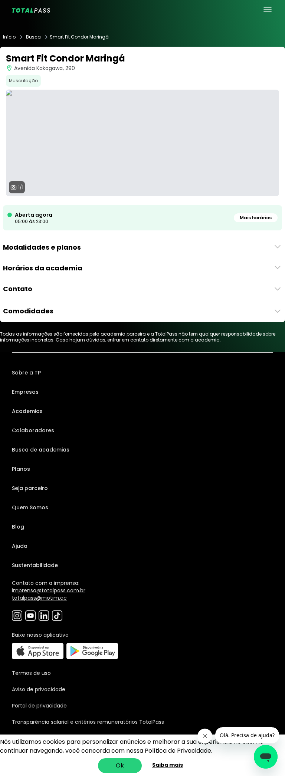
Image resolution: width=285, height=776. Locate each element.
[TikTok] (57, 615)
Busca (33, 37)
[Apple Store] (37, 651)
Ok (120, 765)
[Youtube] (30, 615)
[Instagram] (17, 615)
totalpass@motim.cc (39, 598)
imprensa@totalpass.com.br (48, 590)
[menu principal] (267, 9)
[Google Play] (92, 651)
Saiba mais (167, 765)
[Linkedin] (44, 615)
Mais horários (256, 217)
